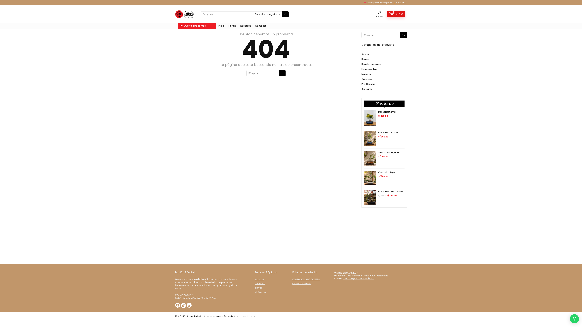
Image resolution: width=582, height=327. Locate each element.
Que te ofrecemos (194, 26)
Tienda (232, 26)
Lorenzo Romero (247, 316)
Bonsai (365, 59)
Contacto (261, 26)
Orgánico (366, 79)
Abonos (365, 54)
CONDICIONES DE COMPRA (306, 279)
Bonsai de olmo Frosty (390, 191)
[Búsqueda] (285, 14)
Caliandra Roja (386, 172)
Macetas (366, 74)
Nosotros (245, 26)
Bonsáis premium (371, 64)
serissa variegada (388, 152)
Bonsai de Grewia (388, 132)
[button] (574, 318)
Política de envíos (301, 283)
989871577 (401, 2)
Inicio (221, 26)
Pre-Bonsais (368, 84)
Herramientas (369, 69)
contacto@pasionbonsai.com (358, 278)
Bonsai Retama (387, 111)
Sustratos (367, 89)
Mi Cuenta (260, 292)
